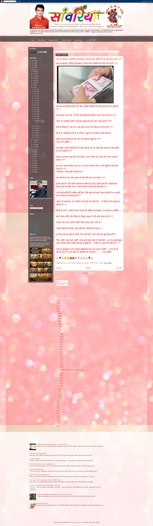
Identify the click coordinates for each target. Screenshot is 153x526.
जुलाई (60, 326)
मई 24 (61, 347)
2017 (58, 410)
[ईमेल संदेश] (101, 263)
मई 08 (61, 378)
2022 (58, 311)
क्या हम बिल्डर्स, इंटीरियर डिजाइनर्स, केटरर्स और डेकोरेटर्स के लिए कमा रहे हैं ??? (89, 59)
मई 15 (61, 365)
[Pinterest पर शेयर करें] (111, 263)
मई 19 (61, 360)
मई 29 (61, 336)
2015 (58, 416)
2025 (58, 303)
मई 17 (61, 362)
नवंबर (59, 316)
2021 (58, 400)
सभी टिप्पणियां (60, 284)
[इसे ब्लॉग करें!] (106, 263)
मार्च (59, 392)
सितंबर (60, 321)
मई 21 (61, 354)
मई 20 (61, 357)
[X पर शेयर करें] (107, 263)
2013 (58, 421)
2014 (58, 418)
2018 (58, 408)
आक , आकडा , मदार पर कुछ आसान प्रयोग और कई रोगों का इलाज (45, 480)
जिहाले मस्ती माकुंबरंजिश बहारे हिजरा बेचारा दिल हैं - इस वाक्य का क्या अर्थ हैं (54, 494)
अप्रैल (60, 389)
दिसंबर (60, 313)
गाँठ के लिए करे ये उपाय (42, 503)
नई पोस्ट (58, 268)
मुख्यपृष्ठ (88, 268)
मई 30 (61, 334)
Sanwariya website (66, 40)
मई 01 (61, 386)
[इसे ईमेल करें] (104, 263)
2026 (58, 301)
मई (59, 331)
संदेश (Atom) (91, 273)
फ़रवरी (60, 394)
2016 (58, 413)
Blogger (91, 522)
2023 (58, 308)
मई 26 (61, 341)
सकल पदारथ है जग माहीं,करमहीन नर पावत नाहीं (48, 485)
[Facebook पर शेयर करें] (109, 263)
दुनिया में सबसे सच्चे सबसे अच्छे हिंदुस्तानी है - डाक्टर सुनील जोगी (52, 444)
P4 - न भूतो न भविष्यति (90, 40)
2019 (58, 405)
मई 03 (61, 381)
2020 (58, 403)
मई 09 (61, 375)
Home (32, 40)
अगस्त (60, 324)
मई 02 (61, 383)
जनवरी (60, 397)
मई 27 (61, 339)
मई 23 (61, 349)
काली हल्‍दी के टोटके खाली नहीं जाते (38, 453)
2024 (58, 306)
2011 (58, 426)
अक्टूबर (60, 318)
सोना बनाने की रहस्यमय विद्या (36, 469)
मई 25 (61, 344)
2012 (58, 423)
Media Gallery (41, 40)
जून (59, 329)
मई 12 (61, 373)
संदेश (58, 281)
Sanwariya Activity (53, 40)
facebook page (78, 40)
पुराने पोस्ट (119, 268)
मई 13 (61, 367)
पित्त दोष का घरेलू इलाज (35, 459)
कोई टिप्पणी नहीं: (94, 263)
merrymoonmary (77, 522)
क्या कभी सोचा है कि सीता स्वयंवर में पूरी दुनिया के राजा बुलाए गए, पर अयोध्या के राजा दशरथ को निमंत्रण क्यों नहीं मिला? (41, 239)
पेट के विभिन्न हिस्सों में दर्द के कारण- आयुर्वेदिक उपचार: (42, 464)
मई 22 (61, 352)
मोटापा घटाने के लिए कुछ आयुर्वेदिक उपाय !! (40, 475)
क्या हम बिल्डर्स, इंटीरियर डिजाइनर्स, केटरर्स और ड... (72, 370)
